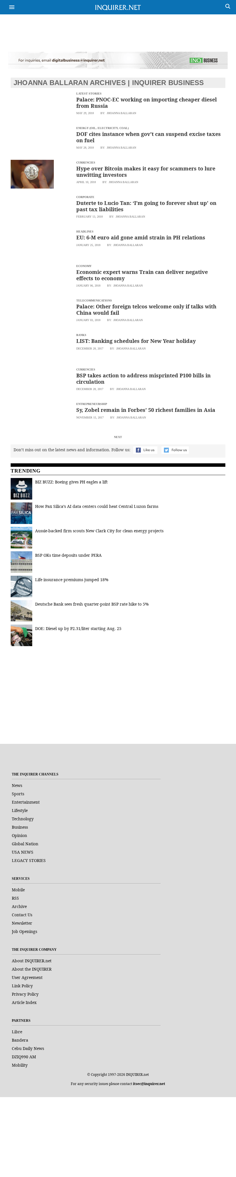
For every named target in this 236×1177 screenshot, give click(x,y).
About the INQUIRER (32, 969)
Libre (17, 1031)
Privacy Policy (25, 994)
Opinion (19, 835)
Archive (19, 906)
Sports (18, 793)
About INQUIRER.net (32, 960)
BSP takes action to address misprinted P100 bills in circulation (143, 378)
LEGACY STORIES (29, 860)
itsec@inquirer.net (149, 1083)
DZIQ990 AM (24, 1056)
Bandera (20, 1040)
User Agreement (27, 977)
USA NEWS (22, 852)
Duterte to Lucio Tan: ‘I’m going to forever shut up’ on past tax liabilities (146, 206)
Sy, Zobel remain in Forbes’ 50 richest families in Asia (145, 409)
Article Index (24, 1002)
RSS (15, 898)
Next (118, 437)
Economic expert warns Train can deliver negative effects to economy (142, 275)
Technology (23, 818)
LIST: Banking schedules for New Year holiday (136, 340)
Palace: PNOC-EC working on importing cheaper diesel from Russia (146, 102)
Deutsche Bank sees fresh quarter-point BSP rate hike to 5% (92, 604)
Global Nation (25, 843)
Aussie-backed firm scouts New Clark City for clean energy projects (99, 530)
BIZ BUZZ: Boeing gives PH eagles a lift (71, 482)
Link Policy (22, 985)
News (17, 785)
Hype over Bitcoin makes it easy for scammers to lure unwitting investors (145, 171)
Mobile (18, 889)
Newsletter (22, 923)
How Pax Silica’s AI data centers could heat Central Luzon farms (96, 506)
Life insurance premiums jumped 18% (72, 579)
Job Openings (24, 931)
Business (20, 827)
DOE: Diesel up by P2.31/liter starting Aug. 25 (78, 628)
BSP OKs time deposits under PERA (68, 555)
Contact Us (22, 914)
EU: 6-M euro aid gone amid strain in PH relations (140, 237)
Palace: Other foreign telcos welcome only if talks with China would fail (146, 309)
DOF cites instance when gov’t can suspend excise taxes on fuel (148, 137)
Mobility (20, 1065)
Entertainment (26, 802)
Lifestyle (20, 810)
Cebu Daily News (28, 1048)
